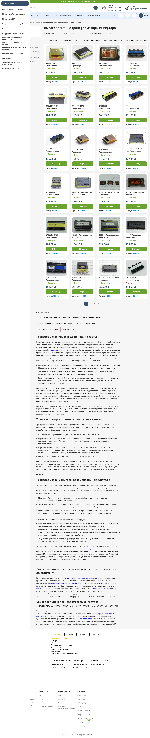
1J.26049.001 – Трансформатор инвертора (105, 152)
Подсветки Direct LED (58, 667)
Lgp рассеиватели (57, 664)
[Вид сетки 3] (82, 33)
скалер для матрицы (64, 323)
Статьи (60, 695)
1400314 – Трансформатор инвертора (105, 65)
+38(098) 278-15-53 (83, 699)
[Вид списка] (79, 33)
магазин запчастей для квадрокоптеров (68, 583)
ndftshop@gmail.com (84, 703)
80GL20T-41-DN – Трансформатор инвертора (53, 108)
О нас (60, 703)
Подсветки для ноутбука (80, 664)
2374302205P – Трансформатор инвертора (78, 152)
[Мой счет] (120, 15)
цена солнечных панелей (81, 619)
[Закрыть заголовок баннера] (147, 1)
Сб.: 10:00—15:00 (83, 721)
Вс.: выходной (82, 726)
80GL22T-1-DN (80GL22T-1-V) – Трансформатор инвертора (136, 151)
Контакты (61, 699)
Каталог (42, 695)
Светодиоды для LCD (97, 664)
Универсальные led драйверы (100, 660)
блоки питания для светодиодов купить (61, 40)
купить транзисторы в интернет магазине (82, 578)
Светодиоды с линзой (79, 667)
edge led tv (93, 549)
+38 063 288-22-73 (114, 7)
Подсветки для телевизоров (61, 660)
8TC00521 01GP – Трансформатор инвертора (53, 237)
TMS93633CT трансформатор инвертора (132, 280)
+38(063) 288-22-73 (83, 695)
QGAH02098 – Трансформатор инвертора (52, 151)
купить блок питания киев (90, 40)
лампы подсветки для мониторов (86, 317)
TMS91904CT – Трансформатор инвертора (52, 280)
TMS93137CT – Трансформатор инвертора (132, 65)
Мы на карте (81, 707)
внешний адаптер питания (48, 329)
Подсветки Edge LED (79, 660)
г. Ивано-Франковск (84, 710)
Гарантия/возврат (46, 707)
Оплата (41, 699)
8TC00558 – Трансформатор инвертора (52, 194)
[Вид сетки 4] (86, 33)
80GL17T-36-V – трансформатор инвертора (52, 65)
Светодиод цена (99, 589)
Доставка (42, 703)
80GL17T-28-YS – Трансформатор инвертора (79, 108)
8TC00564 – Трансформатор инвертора (105, 108)
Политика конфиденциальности (66, 708)
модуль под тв (68, 329)
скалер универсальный (113, 40)
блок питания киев (45, 323)
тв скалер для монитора (85, 323)
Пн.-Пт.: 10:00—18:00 (85, 718)
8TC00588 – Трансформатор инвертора (132, 108)
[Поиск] (95, 8)
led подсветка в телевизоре (58, 350)
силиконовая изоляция (60, 611)
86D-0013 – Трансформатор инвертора (78, 65)
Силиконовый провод (58, 656)
